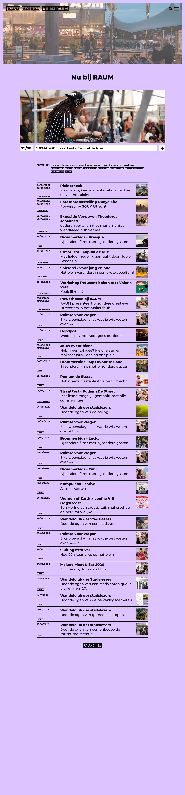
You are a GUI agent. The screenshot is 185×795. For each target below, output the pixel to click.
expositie (116, 165)
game (133, 165)
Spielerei (103, 168)
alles (68, 172)
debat (82, 165)
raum (13, 9)
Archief (92, 645)
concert (56, 165)
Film (126, 165)
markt (78, 168)
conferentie (69, 165)
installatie (57, 168)
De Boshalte (93, 165)
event (106, 165)
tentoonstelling (134, 168)
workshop (57, 172)
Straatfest (117, 168)
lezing (69, 168)
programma (90, 168)
